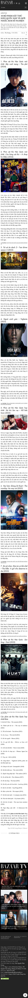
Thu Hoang (7, 33)
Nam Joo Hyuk (16, 362)
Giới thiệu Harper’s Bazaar (6, 936)
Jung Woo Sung (13, 688)
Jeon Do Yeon (20, 437)
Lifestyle (4, 13)
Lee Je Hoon (22, 277)
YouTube (19, 3)
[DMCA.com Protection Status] (5, 978)
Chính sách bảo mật (5, 938)
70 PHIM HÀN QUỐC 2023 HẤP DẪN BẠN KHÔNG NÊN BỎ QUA (14, 562)
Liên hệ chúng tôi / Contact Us (20, 936)
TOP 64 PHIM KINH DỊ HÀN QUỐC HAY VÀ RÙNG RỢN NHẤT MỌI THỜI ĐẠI (14, 404)
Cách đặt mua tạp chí (5, 937)
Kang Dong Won (19, 124)
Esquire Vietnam (17, 937)
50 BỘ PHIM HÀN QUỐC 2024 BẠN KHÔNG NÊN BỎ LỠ (14, 243)
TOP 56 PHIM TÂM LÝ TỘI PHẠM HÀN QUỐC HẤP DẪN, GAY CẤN (14, 712)
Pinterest (26, 35)
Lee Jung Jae (21, 685)
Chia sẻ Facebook (26, 33)
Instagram (16, 3)
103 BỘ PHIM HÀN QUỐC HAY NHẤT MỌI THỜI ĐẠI (16, 636)
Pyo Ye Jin (13, 296)
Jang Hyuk (23, 614)
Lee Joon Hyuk (11, 548)
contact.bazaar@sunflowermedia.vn (13, 972)
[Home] (25, 995)
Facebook (14, 3)
